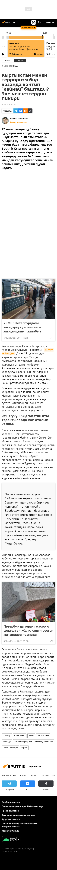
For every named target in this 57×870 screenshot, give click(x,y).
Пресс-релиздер (10, 810)
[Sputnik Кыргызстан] (9, 23)
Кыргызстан (19, 735)
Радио (34, 775)
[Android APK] (11, 839)
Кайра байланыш (10, 830)
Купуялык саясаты (11, 819)
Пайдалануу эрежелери (14, 806)
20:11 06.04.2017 (10, 104)
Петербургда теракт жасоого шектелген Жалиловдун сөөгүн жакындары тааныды (28, 630)
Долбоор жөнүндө (11, 802)
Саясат (23, 775)
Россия (45, 775)
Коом (31, 735)
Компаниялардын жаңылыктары (18, 815)
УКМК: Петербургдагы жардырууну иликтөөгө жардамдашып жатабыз (22, 327)
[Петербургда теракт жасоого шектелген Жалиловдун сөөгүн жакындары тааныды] (28, 602)
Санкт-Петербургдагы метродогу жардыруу (34, 741)
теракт (24, 747)
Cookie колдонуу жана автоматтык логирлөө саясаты (19, 825)
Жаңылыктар (43, 735)
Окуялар (6, 735)
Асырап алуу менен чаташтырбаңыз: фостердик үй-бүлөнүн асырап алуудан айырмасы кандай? (25, 50)
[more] (52, 337)
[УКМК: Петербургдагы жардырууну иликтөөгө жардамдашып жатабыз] (28, 299)
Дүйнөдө (7, 741)
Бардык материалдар (18, 122)
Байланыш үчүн (35, 806)
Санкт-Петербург (10, 747)
